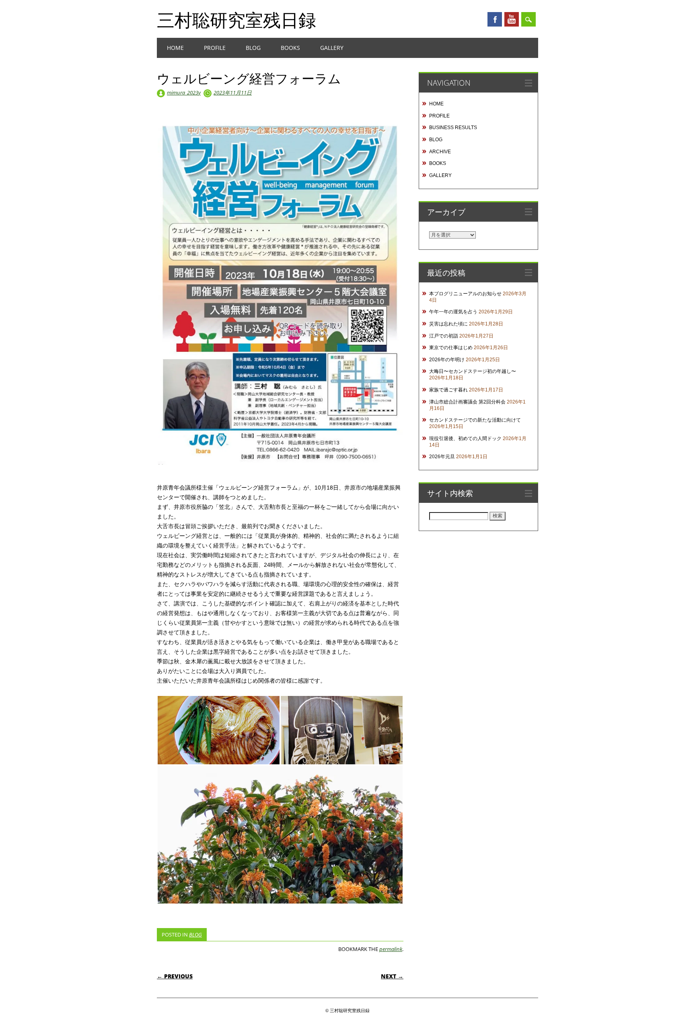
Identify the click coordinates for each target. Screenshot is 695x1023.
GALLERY (331, 47)
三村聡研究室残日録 (236, 20)
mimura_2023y (184, 92)
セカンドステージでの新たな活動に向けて (475, 420)
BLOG (253, 47)
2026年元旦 (442, 456)
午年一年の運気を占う (453, 312)
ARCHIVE (440, 151)
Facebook (494, 19)
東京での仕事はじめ (451, 347)
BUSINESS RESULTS (453, 127)
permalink (390, 949)
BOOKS (290, 47)
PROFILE (215, 47)
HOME (175, 47)
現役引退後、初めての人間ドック (465, 438)
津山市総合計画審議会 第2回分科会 (467, 402)
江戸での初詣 (443, 336)
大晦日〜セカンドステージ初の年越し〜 (472, 371)
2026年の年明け (447, 359)
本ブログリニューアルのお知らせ (465, 293)
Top (676, 1004)
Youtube (511, 19)
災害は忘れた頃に (448, 324)
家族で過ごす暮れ (448, 390)
